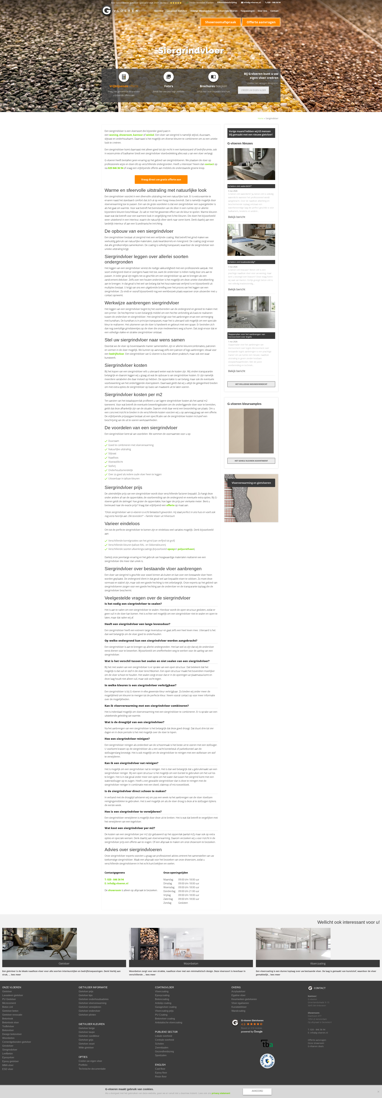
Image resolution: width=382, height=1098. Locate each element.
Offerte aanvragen (261, 22)
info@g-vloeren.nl (252, 2)
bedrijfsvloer (116, 353)
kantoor (138, 135)
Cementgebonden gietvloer (16, 1042)
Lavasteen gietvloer (12, 995)
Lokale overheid (163, 1036)
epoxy (170, 549)
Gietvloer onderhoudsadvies (93, 999)
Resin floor (161, 1076)
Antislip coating (163, 1003)
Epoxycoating (162, 995)
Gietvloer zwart (86, 1044)
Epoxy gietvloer (10, 1061)
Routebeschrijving (227, 2)
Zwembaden (161, 1047)
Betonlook (7, 1019)
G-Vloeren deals (316, 1046)
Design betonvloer (12, 1034)
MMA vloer (7, 1065)
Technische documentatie (92, 1069)
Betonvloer (8, 1030)
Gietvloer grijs (86, 1040)
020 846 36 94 (115, 168)
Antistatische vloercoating (168, 1022)
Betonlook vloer (10, 1022)
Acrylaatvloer (238, 991)
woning (113, 135)
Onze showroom (316, 1043)
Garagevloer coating (166, 1007)
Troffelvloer (8, 1026)
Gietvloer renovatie (12, 1015)
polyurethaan (186, 549)
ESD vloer (7, 1069)
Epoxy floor (161, 1073)
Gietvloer (7, 991)
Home (261, 118)
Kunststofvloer (239, 1007)
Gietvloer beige (87, 1028)
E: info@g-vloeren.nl (116, 883)
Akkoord (257, 1090)
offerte (170, 505)
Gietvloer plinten (87, 1015)
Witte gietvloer (86, 1047)
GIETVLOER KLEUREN (92, 1024)
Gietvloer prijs (86, 991)
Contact (320, 988)
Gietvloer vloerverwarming (92, 1003)
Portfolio (83, 1065)
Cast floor (160, 1069)
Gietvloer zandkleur (89, 1036)
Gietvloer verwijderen (90, 1007)
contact (209, 164)
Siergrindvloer (9, 1050)
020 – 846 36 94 (274, 2)
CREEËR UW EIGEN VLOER (253, 90)
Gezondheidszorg (164, 1051)
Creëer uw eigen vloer (90, 1061)
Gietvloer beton (10, 1011)
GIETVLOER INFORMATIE (93, 987)
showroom (125, 135)
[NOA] (267, 1060)
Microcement (9, 1003)
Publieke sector (166, 1032)
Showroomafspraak (220, 22)
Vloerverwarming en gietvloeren (251, 482)
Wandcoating (238, 1011)
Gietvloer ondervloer (89, 1011)
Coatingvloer (164, 987)
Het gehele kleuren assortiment (251, 461)
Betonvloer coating (165, 1019)
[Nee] (378, 1091)
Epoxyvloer (8, 1057)
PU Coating (161, 1015)
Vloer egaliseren (240, 1003)
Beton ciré (7, 1007)
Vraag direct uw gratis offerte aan (161, 179)
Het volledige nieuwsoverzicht (251, 384)
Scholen (159, 1044)
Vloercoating (161, 991)
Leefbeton (7, 1053)
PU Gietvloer (9, 999)
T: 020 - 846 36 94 (114, 879)
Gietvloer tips (86, 995)
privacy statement (221, 1093)
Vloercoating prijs (164, 1011)
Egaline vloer (238, 995)
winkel (150, 135)
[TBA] (267, 1043)
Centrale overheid (164, 1040)
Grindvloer (7, 1046)
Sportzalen (161, 1055)
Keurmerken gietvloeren (244, 999)
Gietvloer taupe (87, 1032)
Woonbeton (8, 1038)
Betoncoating (162, 999)
